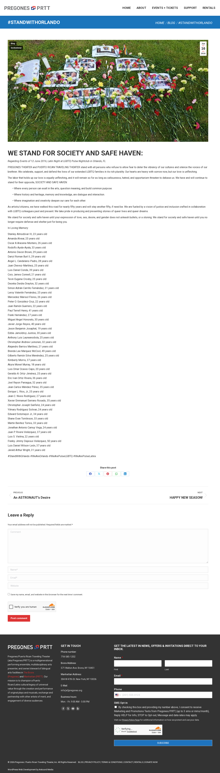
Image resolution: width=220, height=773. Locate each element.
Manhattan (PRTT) (33, 676)
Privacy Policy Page (131, 720)
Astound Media (46, 769)
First (116, 669)
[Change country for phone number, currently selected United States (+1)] (117, 695)
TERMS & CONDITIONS (111, 762)
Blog (13, 43)
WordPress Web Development (22, 769)
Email (118, 675)
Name (118, 657)
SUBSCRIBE (163, 743)
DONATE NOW (151, 762)
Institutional (16, 48)
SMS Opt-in (121, 702)
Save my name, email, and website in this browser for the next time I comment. (47, 594)
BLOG (80, 762)
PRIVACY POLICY (92, 762)
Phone (118, 689)
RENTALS (138, 762)
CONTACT (128, 762)
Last (167, 669)
